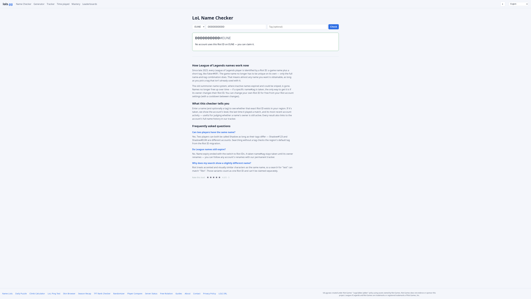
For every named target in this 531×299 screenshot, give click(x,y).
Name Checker (23, 4)
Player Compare (134, 293)
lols (8, 4)
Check (333, 27)
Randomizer (119, 293)
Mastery (76, 4)
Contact (196, 293)
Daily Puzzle (21, 293)
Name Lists (7, 293)
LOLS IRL (223, 293)
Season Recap (84, 293)
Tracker (51, 4)
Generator (39, 4)
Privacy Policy (209, 293)
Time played (63, 4)
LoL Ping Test (54, 293)
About (187, 293)
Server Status (151, 293)
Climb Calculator (37, 293)
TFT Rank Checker (102, 293)
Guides (178, 293)
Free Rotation (166, 293)
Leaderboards (89, 4)
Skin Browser (69, 293)
